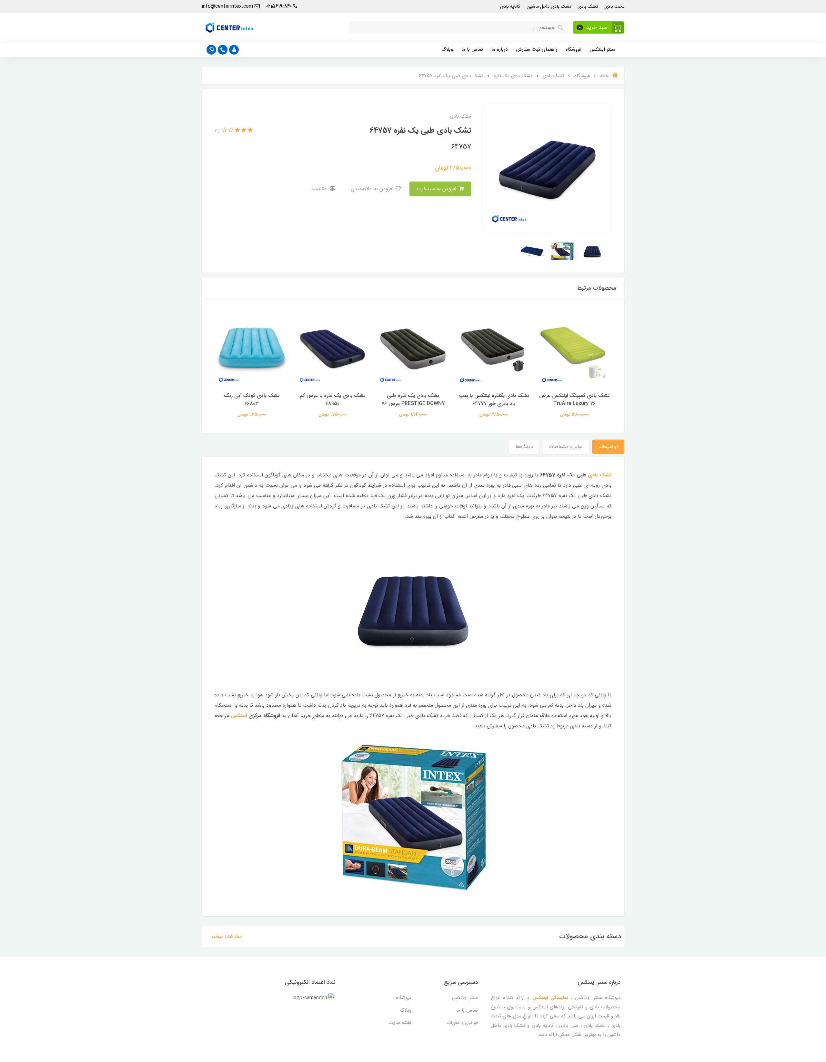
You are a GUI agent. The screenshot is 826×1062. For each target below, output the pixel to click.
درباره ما (499, 49)
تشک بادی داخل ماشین (549, 6)
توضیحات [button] (608, 447)
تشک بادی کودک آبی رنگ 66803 (251, 399)
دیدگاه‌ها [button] (524, 447)
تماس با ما (472, 49)
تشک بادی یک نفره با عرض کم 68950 (332, 399)
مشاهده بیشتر (226, 936)
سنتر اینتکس (602, 49)
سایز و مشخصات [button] (565, 447)
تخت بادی (614, 6)
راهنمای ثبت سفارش (536, 49)
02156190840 (279, 6)
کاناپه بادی (510, 6)
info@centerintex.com (228, 6)
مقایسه (319, 189)
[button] (598, 27)
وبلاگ (447, 49)
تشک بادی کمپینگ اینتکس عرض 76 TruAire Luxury (574, 399)
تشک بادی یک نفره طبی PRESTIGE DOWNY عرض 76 (413, 399)
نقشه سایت (399, 1022)
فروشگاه (573, 49)
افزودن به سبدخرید (437, 189)
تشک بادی (588, 6)
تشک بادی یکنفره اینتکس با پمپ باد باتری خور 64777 (494, 399)
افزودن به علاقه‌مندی (373, 189)
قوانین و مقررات (462, 1022)
